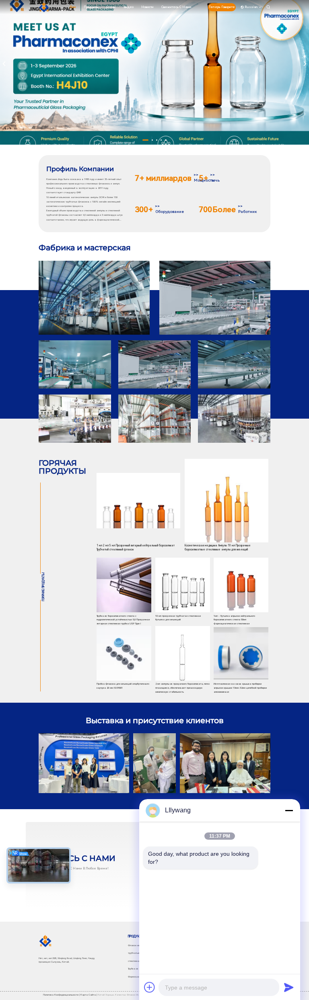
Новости (147, 7)
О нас (111, 7)
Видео (129, 7)
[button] (145, 140)
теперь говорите (222, 7)
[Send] (288, 987)
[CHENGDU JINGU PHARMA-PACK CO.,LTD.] (44, 7)
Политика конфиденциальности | (61, 995)
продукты (91, 7)
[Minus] (289, 810)
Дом (73, 7)
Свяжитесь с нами (176, 7)
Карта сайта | (88, 995)
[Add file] (149, 987)
